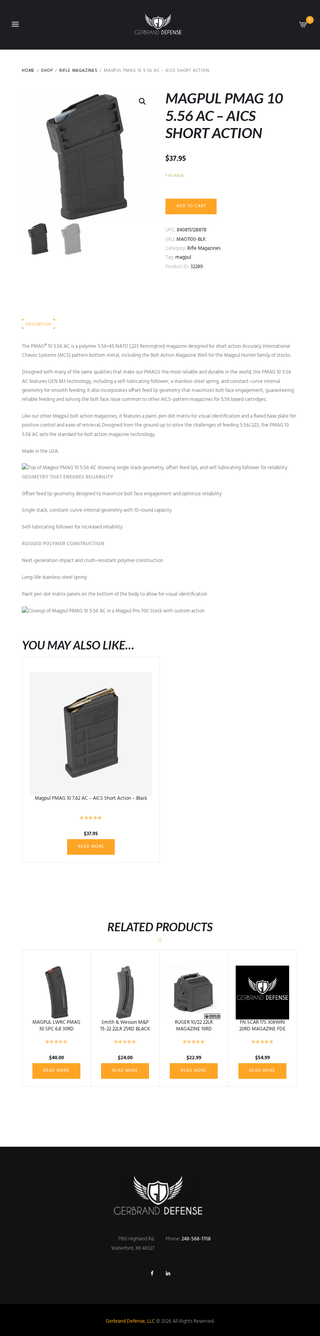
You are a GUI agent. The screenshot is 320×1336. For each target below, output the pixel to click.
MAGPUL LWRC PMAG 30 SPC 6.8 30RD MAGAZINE (56, 1029)
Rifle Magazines (78, 71)
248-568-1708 (196, 1239)
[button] (142, 101)
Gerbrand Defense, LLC (130, 1321)
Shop (47, 71)
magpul (183, 257)
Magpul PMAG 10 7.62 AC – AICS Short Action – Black (91, 798)
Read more (91, 846)
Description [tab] (38, 324)
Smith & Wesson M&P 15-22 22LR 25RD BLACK (125, 1025)
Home (28, 71)
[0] (303, 27)
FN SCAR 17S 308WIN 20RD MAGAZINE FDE (262, 1025)
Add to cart (191, 206)
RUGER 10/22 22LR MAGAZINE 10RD (194, 1025)
